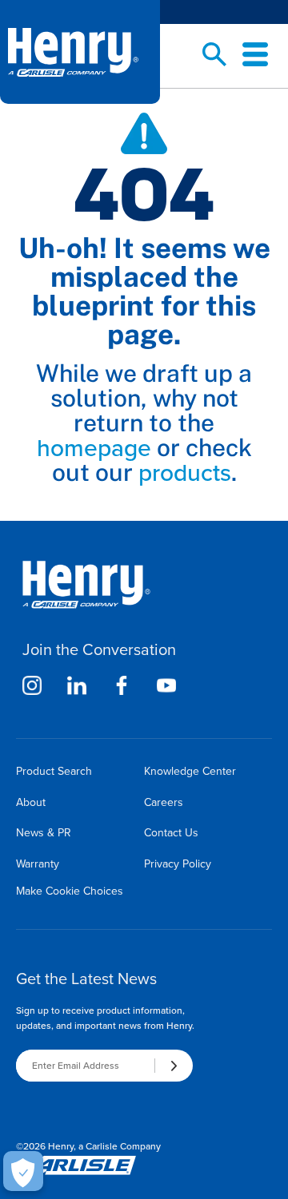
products (184, 472)
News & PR (43, 832)
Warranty (37, 864)
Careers (163, 802)
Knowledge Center (190, 771)
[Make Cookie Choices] (23, 1171)
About (31, 802)
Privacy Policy (177, 864)
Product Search (54, 771)
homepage (94, 448)
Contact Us (171, 832)
